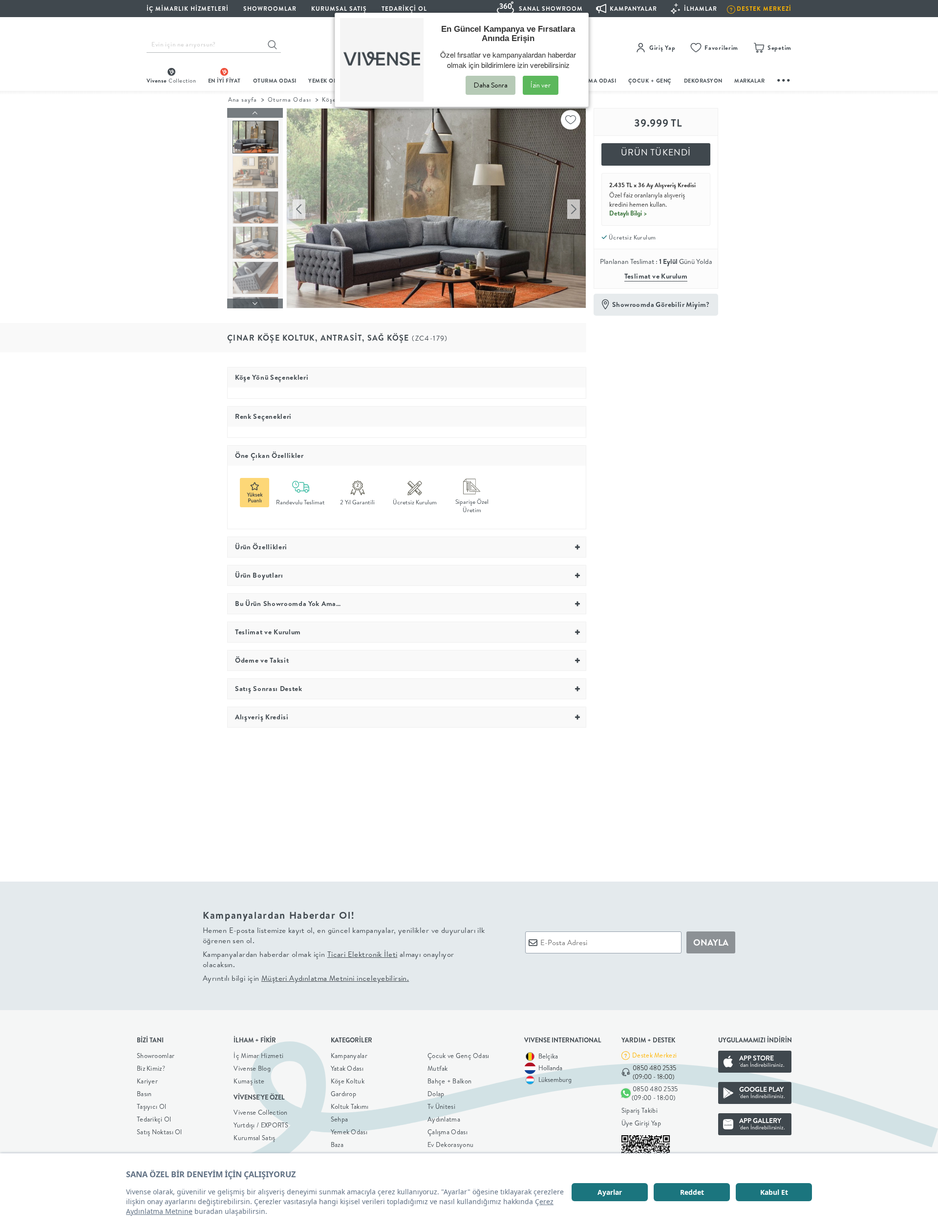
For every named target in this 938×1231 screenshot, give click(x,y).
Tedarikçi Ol (404, 8)
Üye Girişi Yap (641, 1123)
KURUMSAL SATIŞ (339, 8)
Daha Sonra (490, 85)
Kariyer (147, 1081)
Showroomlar (155, 1055)
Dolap (436, 1093)
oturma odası (275, 81)
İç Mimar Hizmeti (258, 1055)
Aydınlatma (443, 1119)
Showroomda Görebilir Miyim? (661, 304)
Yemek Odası (349, 1131)
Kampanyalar (349, 1055)
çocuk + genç (650, 81)
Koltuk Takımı (350, 1106)
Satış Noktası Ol (159, 1131)
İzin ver (541, 85)
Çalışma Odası (447, 1131)
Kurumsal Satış (254, 1137)
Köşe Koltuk (347, 1081)
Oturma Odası (289, 99)
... (784, 79)
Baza (337, 1144)
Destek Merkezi (654, 1055)
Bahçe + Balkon (449, 1081)
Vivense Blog (252, 1068)
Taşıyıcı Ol (151, 1106)
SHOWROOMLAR (270, 8)
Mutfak (437, 1068)
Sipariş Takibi (639, 1110)
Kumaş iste (249, 1081)
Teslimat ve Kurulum (656, 276)
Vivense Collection (260, 1112)
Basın (144, 1093)
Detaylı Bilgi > (628, 213)
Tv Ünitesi (441, 1106)
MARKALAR (749, 81)
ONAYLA (710, 942)
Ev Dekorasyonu (450, 1144)
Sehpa (339, 1119)
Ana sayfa (242, 99)
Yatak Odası (347, 1068)
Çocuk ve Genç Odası (458, 1055)
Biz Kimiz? (151, 1068)
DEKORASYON (703, 81)
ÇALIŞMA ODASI (595, 81)
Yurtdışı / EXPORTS (261, 1125)
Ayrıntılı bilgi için (306, 978)
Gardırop (343, 1093)
